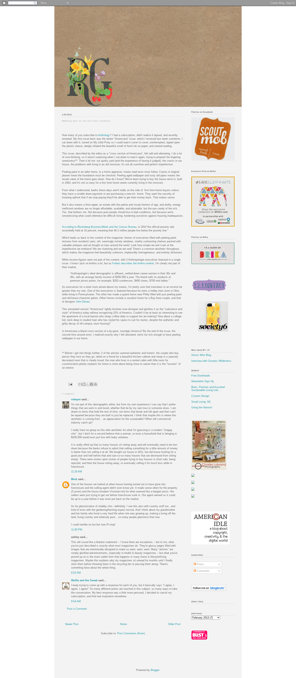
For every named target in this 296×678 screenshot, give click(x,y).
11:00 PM (76, 529)
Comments (203, 570)
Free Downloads (200, 375)
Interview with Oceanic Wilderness (211, 360)
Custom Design (200, 395)
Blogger (155, 670)
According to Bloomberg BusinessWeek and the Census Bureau (99, 226)
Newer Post (72, 624)
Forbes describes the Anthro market (133, 263)
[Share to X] (88, 384)
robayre (76, 399)
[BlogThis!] (84, 384)
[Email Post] (70, 384)
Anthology (104, 135)
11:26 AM (76, 471)
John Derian (83, 301)
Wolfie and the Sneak (84, 580)
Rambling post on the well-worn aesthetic (86, 121)
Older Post (174, 624)
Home (123, 624)
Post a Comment (77, 608)
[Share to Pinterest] (95, 384)
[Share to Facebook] (92, 384)
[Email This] (80, 384)
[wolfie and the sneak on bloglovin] (208, 590)
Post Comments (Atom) (131, 633)
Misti (74, 479)
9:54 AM (76, 601)
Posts (200, 564)
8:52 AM (76, 572)
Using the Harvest (201, 407)
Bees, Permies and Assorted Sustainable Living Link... (208, 389)
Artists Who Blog (201, 355)
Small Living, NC (201, 401)
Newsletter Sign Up (202, 381)
